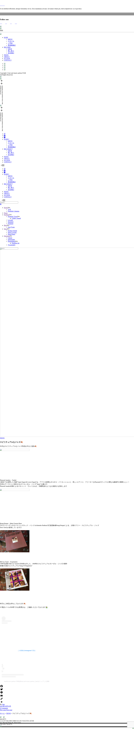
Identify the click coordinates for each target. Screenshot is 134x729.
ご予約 (10, 43)
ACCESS (7, 58)
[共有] (67, 701)
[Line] (67, 692)
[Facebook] (67, 686)
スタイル (11, 41)
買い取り (11, 51)
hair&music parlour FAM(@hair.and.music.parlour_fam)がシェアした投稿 (26, 681)
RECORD (7, 47)
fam (3, 704)
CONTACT (7, 60)
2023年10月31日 (5, 706)
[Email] (67, 695)
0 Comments (4, 708)
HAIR (6, 37)
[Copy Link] (67, 698)
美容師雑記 (12, 45)
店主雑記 (11, 53)
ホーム (2, 713)
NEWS (6, 55)
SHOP (10, 49)
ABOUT (7, 57)
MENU (10, 39)
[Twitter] (67, 689)
